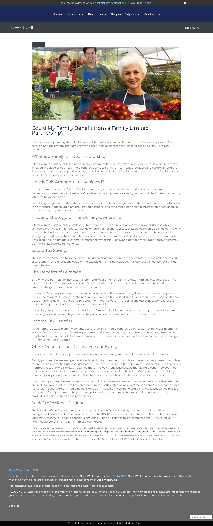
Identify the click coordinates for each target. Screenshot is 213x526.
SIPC (123, 476)
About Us (74, 14)
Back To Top (199, 517)
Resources (96, 14)
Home (57, 14)
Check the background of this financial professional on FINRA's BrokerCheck (105, 3)
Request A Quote (124, 14)
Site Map (14, 505)
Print (38, 44)
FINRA (116, 476)
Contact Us (152, 14)
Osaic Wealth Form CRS (23, 470)
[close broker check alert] (185, 3)
